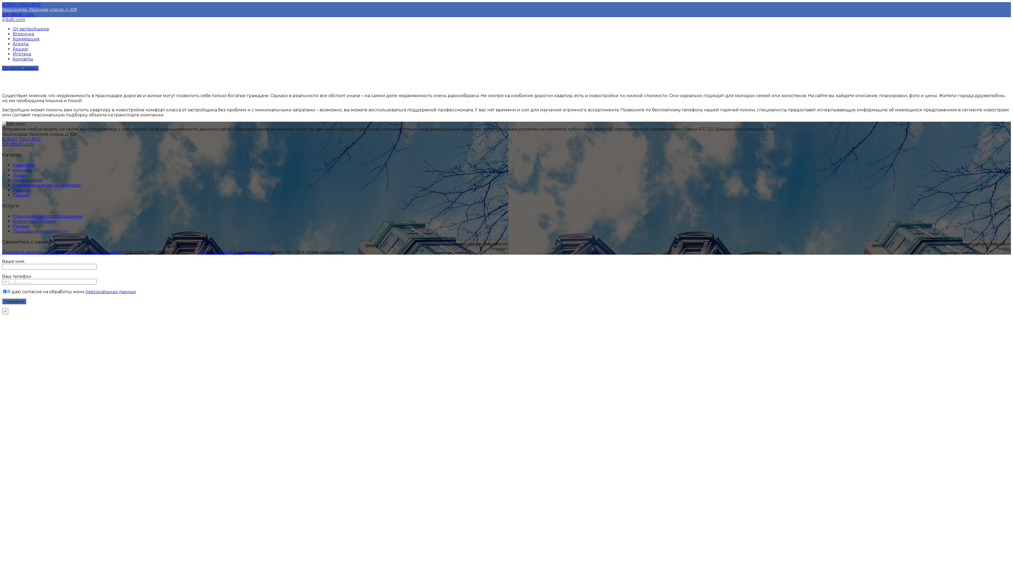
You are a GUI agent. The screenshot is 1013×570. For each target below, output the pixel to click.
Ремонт (21, 226)
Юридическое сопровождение (48, 216)
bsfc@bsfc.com (18, 14)
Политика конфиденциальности (235, 252)
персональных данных (110, 291)
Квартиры (24, 165)
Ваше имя (13, 261)
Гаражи (21, 195)
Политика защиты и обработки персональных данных (62, 252)
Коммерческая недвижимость (47, 185)
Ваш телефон (16, 276)
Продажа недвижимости (41, 231)
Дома (19, 175)
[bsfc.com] (13, 19)
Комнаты (22, 170)
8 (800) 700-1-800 (21, 4)
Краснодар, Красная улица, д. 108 (39, 9)
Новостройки (28, 180)
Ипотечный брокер (34, 221)
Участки (22, 190)
